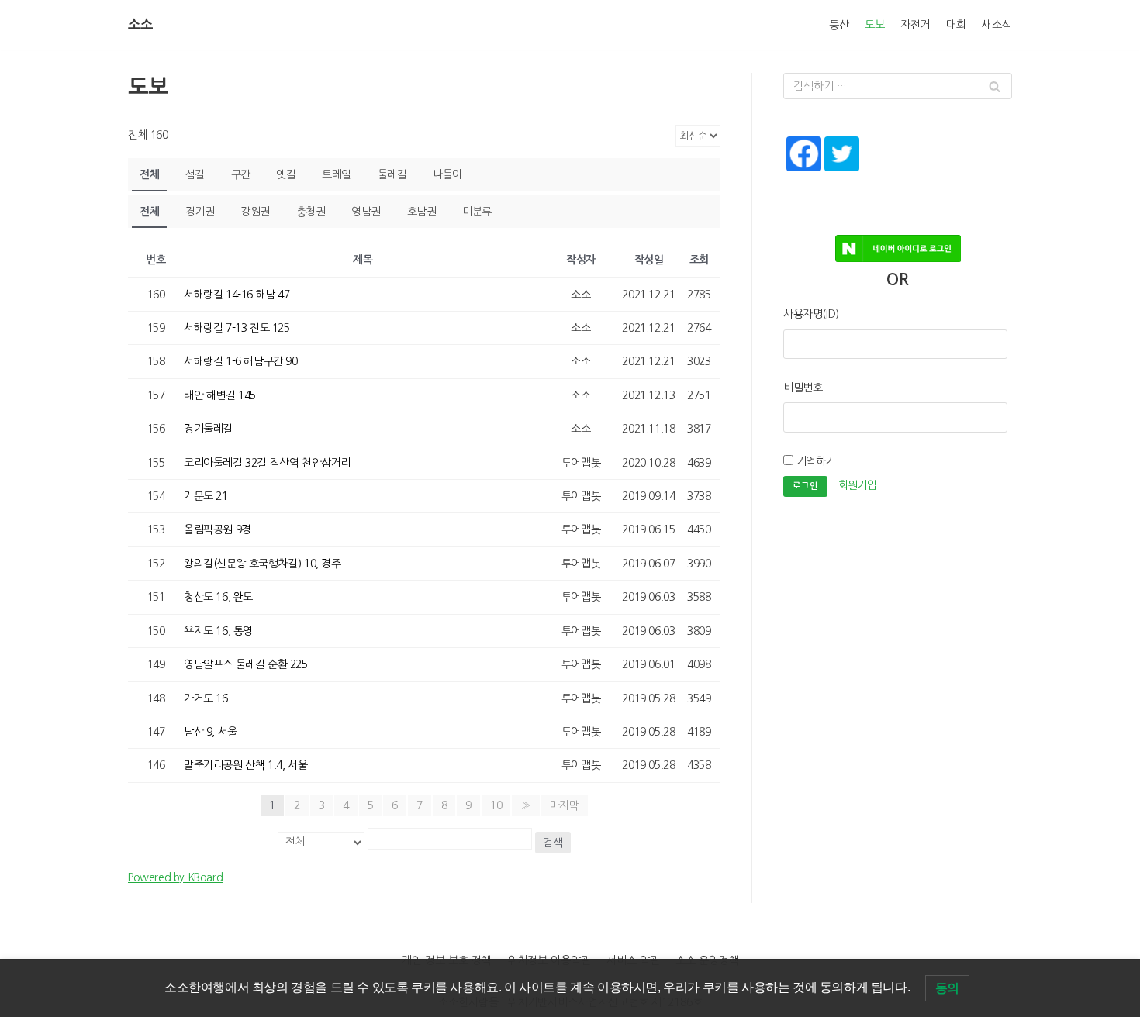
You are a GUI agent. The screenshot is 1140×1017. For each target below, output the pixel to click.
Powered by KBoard (175, 877)
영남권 (366, 211)
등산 (839, 24)
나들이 (447, 174)
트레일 (336, 174)
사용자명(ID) (811, 314)
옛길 (285, 174)
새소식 (997, 24)
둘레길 (392, 174)
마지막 (564, 805)
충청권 (311, 211)
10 (496, 805)
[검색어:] (897, 86)
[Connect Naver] (898, 243)
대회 (956, 24)
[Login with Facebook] (802, 173)
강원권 (255, 211)
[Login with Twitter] (840, 173)
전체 (149, 174)
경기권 (200, 211)
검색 (553, 842)
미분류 (477, 211)
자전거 (915, 24)
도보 (875, 24)
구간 (240, 174)
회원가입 (857, 486)
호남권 (422, 211)
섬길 (195, 174)
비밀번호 (802, 387)
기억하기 (814, 461)
